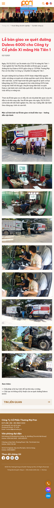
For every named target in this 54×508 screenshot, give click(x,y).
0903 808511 (11, 450)
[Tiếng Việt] (47, 3)
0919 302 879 (22, 438)
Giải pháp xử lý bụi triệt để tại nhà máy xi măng (22, 389)
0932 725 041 (11, 444)
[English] (51, 3)
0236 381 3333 (12, 438)
